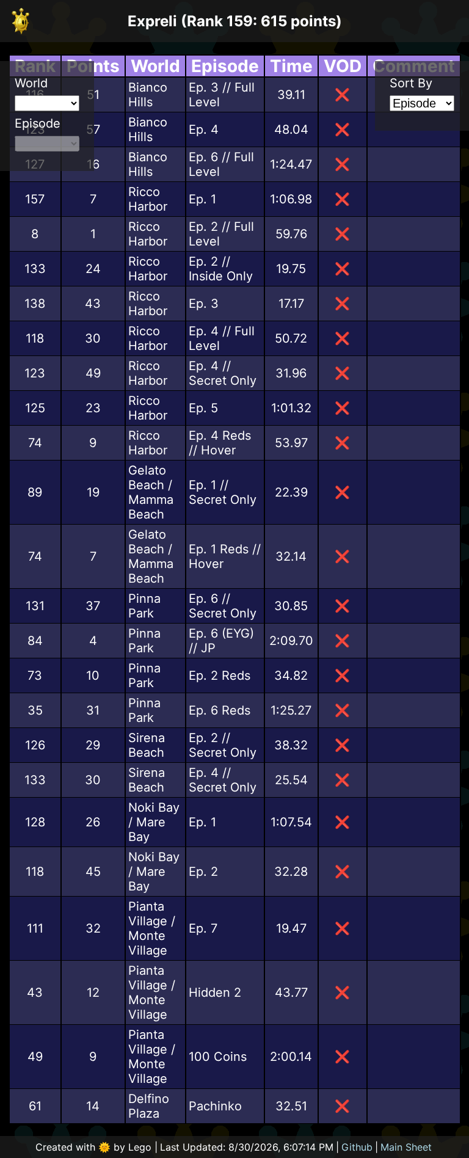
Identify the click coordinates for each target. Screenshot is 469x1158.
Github (357, 1147)
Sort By (411, 83)
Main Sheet (406, 1147)
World (31, 83)
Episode (37, 123)
